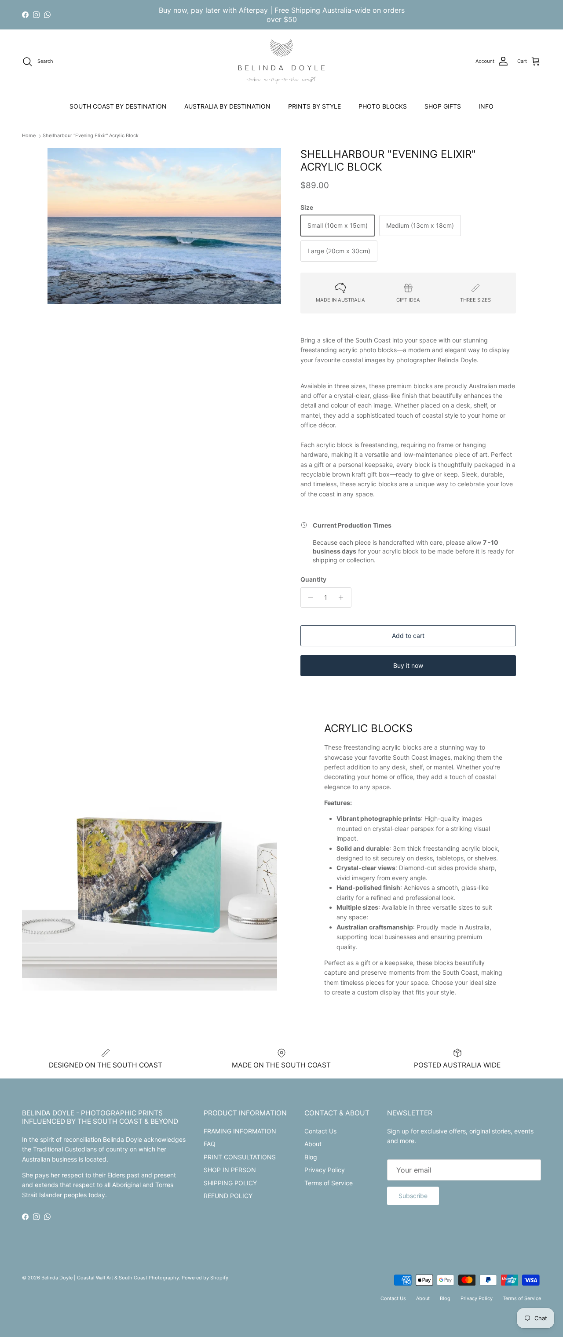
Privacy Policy (324, 1169)
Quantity (313, 579)
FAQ (210, 1144)
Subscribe (413, 1195)
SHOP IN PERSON (230, 1169)
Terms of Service (328, 1183)
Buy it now (408, 665)
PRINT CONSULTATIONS (240, 1157)
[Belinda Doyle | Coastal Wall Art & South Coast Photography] (281, 61)
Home (29, 136)
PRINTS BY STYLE (314, 106)
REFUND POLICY (228, 1195)
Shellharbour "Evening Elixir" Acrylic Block (91, 136)
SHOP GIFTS (442, 106)
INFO (486, 106)
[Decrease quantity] (308, 597)
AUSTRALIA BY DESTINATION (227, 106)
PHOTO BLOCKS (382, 106)
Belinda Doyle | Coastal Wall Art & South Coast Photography (110, 1278)
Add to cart (408, 635)
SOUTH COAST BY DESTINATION (118, 106)
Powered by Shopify (205, 1278)
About (313, 1144)
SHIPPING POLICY (230, 1183)
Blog (310, 1157)
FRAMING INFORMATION (240, 1131)
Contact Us (320, 1131)
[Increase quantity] (343, 597)
